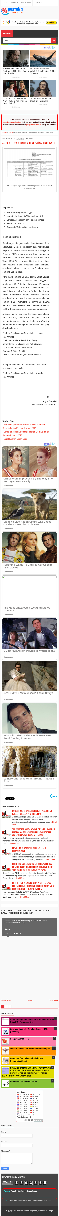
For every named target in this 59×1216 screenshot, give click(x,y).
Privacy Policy (25, 3)
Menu (8, 34)
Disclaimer (38, 3)
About (4, 3)
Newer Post (6, 1000)
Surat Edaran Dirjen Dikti (15, 439)
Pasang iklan (12, 1200)
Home (29, 1000)
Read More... (14, 843)
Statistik (36, 1200)
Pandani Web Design (45, 1211)
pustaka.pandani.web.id (12, 122)
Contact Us (13, 3)
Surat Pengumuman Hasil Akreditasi (21, 424)
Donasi (21, 1200)
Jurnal (30, 138)
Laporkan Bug (45, 1200)
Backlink (28, 1200)
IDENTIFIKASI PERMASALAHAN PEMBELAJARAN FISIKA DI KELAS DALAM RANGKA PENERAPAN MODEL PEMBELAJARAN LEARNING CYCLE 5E (34, 886)
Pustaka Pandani (23, 1211)
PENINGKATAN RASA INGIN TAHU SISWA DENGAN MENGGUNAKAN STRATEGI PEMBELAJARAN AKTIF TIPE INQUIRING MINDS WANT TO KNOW (32, 867)
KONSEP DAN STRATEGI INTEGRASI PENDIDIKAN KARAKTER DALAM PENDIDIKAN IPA (32, 812)
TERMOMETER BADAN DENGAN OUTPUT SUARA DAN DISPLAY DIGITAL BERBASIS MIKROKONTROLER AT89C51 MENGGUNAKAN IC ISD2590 (33, 832)
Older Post (53, 1000)
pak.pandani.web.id (33, 125)
